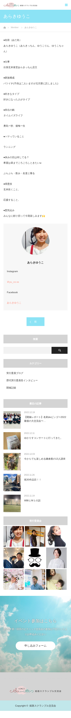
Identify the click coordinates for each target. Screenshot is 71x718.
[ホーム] (4, 26)
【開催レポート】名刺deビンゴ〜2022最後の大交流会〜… (45, 419)
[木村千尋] (56, 536)
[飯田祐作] (35, 579)
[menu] (66, 5)
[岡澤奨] (13, 558)
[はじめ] (35, 558)
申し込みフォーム (35, 645)
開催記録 (11, 387)
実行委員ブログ (14, 373)
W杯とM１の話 (32, 500)
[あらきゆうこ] (13, 536)
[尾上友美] (56, 558)
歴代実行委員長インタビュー (22, 380)
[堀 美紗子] (56, 579)
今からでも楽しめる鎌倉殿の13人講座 (44, 458)
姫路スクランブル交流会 (42, 705)
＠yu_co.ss (13, 281)
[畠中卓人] (35, 536)
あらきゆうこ (14, 302)
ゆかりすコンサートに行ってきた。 (43, 437)
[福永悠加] (13, 579)
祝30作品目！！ (32, 479)
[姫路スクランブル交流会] (37, 5)
